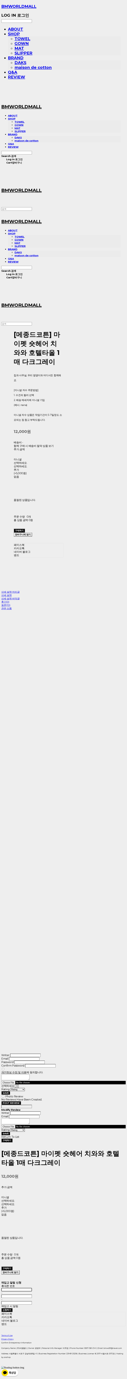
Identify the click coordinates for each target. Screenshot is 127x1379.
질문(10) (5, 605)
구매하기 (7, 1140)
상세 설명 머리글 (10, 591)
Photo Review (14, 1096)
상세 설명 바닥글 (10, 598)
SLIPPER (23, 53)
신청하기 (7, 1310)
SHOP (14, 34)
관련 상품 (6, 608)
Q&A (12, 72)
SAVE (6, 1093)
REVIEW (16, 77)
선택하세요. (20, 462)
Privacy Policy (7, 1339)
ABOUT (15, 29)
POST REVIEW (11, 1103)
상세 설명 (6, 595)
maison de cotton (33, 67)
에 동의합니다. (22, 1072)
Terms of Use (7, 1335)
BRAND (15, 57)
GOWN (22, 43)
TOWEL (22, 38)
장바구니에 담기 (10, 1272)
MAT (19, 48)
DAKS (20, 62)
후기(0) (5, 601)
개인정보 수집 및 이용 (13, 1072)
